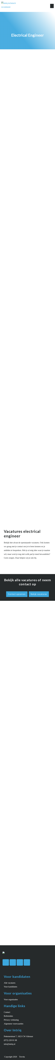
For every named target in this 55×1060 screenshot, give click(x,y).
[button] (52, 6)
